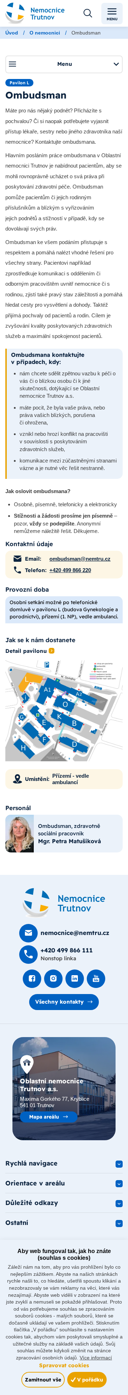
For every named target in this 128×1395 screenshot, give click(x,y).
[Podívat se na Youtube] (96, 978)
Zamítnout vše (43, 1379)
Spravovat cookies (64, 1365)
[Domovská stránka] (64, 903)
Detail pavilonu (26, 651)
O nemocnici (45, 33)
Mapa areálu (44, 1117)
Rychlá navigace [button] (31, 1163)
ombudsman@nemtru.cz (80, 559)
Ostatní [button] (16, 1223)
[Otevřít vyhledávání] (87, 13)
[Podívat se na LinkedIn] (74, 978)
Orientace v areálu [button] (35, 1183)
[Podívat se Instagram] (53, 978)
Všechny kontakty (59, 1001)
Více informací (96, 1357)
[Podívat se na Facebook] (32, 978)
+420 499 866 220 (70, 570)
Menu (112, 19)
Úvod (11, 33)
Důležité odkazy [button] (31, 1203)
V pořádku (89, 1379)
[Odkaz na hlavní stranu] (35, 13)
